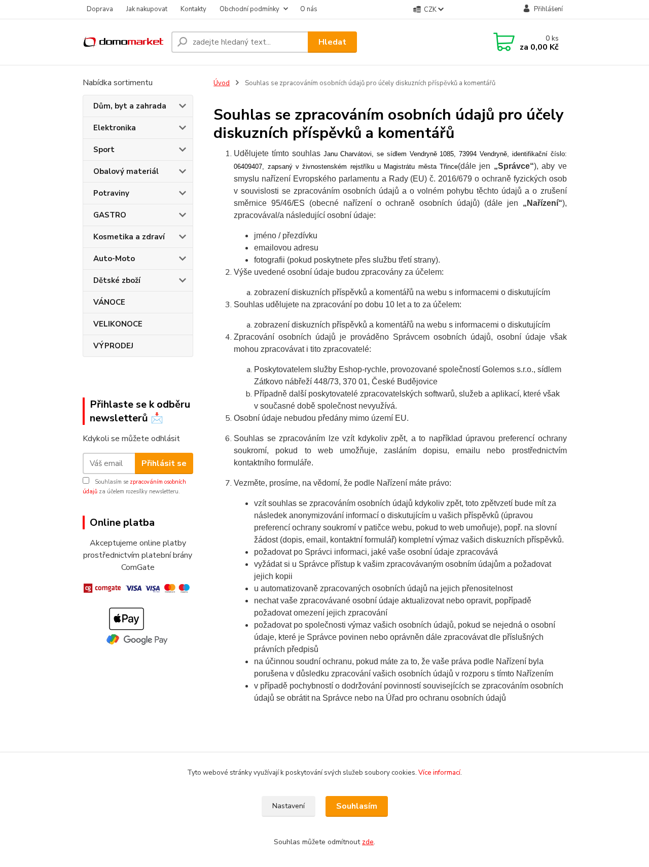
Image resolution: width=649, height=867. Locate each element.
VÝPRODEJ (113, 346)
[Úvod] (123, 42)
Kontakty (193, 9)
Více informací (439, 772)
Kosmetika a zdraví (129, 237)
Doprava (100, 9)
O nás (308, 9)
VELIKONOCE (117, 324)
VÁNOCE (109, 302)
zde (368, 842)
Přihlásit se (164, 463)
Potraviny (111, 193)
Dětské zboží (116, 280)
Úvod (221, 83)
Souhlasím (356, 806)
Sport (104, 149)
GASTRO (109, 215)
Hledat (332, 42)
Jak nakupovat (146, 9)
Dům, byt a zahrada (129, 106)
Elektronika (114, 128)
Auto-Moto (114, 259)
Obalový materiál (126, 171)
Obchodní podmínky (249, 9)
